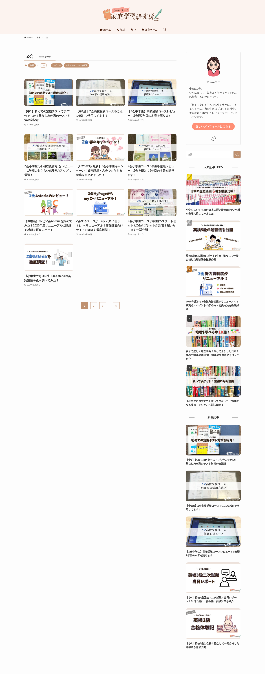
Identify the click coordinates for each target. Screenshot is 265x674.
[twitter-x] (213, 138)
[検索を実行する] (237, 154)
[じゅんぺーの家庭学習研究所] (132, 13)
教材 (32, 65)
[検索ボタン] (164, 29)
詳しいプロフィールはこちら (213, 126)
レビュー (57, 65)
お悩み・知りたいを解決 (76, 65)
